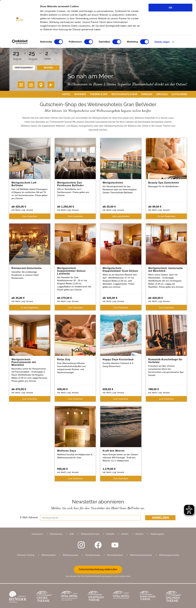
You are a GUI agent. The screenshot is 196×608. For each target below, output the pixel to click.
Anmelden (160, 517)
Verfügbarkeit (24, 67)
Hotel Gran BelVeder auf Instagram (81, 545)
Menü (21, 85)
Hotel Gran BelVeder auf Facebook (98, 545)
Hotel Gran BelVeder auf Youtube (115, 545)
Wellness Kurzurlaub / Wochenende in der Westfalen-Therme (97, 597)
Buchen (48, 67)
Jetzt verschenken (121, 216)
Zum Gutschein (29, 216)
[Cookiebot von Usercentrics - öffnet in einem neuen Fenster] (19, 42)
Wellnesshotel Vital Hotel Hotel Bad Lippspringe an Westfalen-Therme (71, 597)
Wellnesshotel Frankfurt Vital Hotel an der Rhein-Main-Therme (123, 597)
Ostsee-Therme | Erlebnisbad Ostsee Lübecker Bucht (45, 597)
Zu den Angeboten (166, 216)
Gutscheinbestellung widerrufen (98, 569)
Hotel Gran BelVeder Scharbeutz (19, 597)
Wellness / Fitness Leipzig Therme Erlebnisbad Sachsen (175, 597)
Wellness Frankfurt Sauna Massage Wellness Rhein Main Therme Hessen (149, 597)
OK (170, 7)
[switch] (88, 41)
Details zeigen (162, 42)
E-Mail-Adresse (29, 517)
